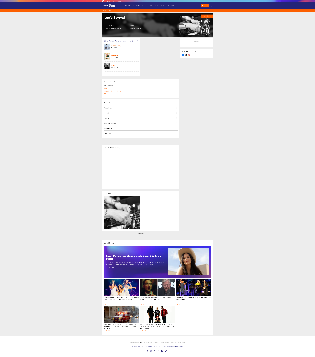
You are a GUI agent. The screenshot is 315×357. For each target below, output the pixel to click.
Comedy (144, 5)
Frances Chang (116, 46)
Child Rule (107, 133)
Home (104, 10)
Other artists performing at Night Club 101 (121, 41)
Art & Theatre (136, 5)
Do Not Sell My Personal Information (172, 346)
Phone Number (109, 108)
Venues (162, 5)
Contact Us (157, 346)
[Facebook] (149, 351)
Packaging (114, 55)
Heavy (120, 1)
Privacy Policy (136, 346)
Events (110, 10)
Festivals (173, 5)
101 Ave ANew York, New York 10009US (112, 91)
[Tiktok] (168, 351)
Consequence (103, 1)
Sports (150, 5)
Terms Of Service (147, 346)
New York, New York (135, 28)
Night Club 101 (135, 25)
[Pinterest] (160, 351)
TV (115, 1)
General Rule (108, 128)
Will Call (106, 113)
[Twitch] (164, 351)
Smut (113, 65)
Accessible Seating (110, 123)
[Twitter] (153, 351)
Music (108, 1)
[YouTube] (157, 351)
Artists (167, 5)
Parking (106, 118)
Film (112, 1)
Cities (156, 5)
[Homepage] (110, 5)
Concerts (127, 5)
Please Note (108, 103)
